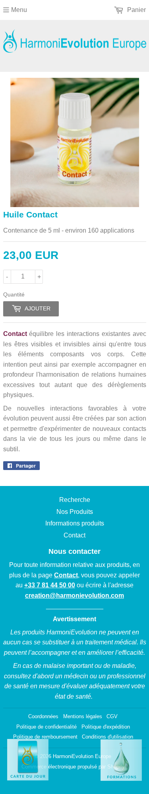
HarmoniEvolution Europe (82, 756)
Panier (136, 9)
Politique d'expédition (105, 727)
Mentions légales (82, 716)
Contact (74, 535)
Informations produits (74, 523)
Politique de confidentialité (46, 727)
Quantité (14, 294)
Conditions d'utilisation (107, 737)
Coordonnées (43, 716)
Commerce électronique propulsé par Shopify (73, 767)
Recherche (74, 499)
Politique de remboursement (45, 737)
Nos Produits (74, 511)
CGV (112, 716)
